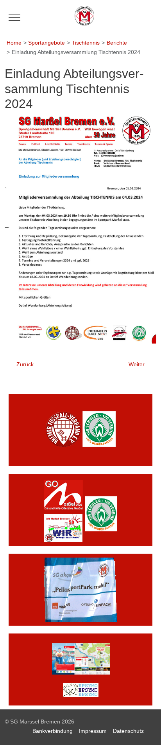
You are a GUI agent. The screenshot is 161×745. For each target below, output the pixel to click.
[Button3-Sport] (80, 589)
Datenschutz (128, 731)
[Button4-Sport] (80, 669)
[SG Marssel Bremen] (84, 15)
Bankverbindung (52, 731)
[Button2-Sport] (80, 509)
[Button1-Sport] (80, 429)
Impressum (93, 731)
